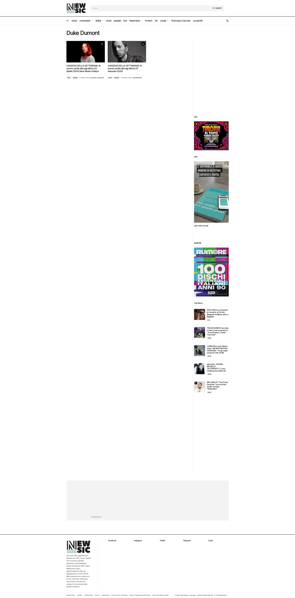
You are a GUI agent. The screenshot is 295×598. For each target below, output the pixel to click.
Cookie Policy (88, 595)
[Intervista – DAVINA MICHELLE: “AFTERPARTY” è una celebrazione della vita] (199, 368)
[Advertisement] (211, 75)
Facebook (112, 540)
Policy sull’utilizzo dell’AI (160, 595)
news (69, 78)
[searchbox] (151, 8)
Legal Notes (105, 595)
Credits (79, 595)
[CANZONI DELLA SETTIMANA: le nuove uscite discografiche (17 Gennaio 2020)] (127, 52)
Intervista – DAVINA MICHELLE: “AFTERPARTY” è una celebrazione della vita (216, 367)
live (209, 320)
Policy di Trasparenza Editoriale (139, 595)
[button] (67, 21)
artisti (209, 338)
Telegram (187, 540)
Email (210, 540)
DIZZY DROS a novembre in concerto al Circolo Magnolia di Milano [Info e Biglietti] (217, 313)
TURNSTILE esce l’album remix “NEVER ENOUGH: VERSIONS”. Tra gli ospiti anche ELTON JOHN (217, 349)
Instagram (138, 540)
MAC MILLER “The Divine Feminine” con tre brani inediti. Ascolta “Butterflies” (217, 385)
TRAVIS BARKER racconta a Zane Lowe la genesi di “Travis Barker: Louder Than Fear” (218, 331)
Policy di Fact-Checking (119, 595)
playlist (75, 78)
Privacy (97, 595)
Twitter (162, 540)
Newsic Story (70, 595)
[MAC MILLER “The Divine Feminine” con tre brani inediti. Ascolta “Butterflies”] (199, 386)
